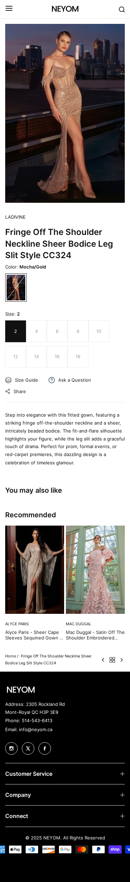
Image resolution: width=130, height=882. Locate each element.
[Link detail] (11, 748)
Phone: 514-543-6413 (28, 720)
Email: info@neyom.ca (28, 729)
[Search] (122, 9)
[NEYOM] (65, 9)
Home (10, 656)
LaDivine (15, 217)
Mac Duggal (78, 623)
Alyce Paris (17, 623)
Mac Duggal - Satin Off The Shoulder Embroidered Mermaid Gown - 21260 (95, 635)
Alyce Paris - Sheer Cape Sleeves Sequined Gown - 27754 (33, 635)
